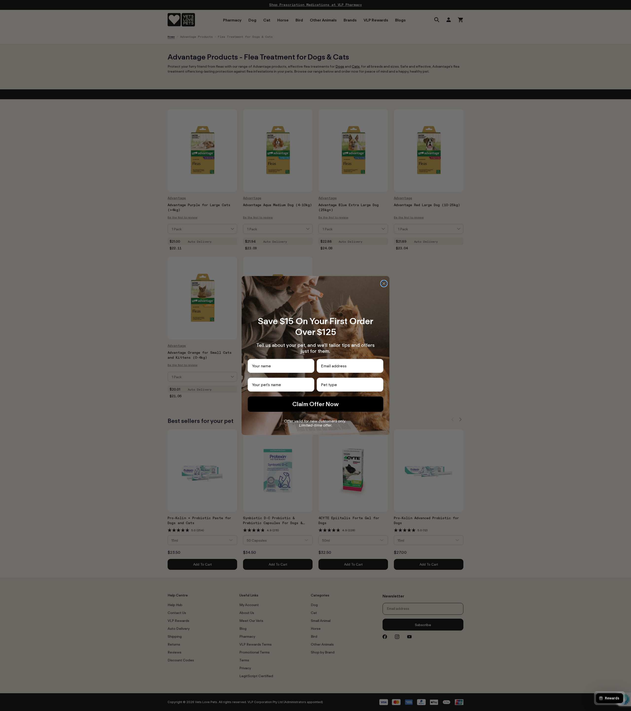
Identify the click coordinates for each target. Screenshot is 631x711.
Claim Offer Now (315, 404)
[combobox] (348, 384)
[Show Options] (378, 384)
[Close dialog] (384, 283)
